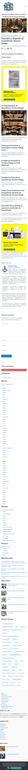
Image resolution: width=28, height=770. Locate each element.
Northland (5, 472)
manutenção (4, 141)
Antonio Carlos (12, 266)
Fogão (4, 518)
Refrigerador (5, 538)
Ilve (3, 452)
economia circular (14, 648)
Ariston (4, 392)
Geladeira (5, 525)
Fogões (1, 729)
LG (3, 459)
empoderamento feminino (8, 658)
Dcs (3, 423)
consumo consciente (7, 642)
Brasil (16, 626)
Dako (4, 421)
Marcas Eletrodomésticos (7, 384)
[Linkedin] (11, 48)
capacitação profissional (17, 630)
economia (4, 648)
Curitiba (16, 642)
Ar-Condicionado (4, 727)
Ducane (4, 425)
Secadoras (2, 737)
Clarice (4, 412)
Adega (4, 511)
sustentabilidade (16, 679)
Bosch (4, 405)
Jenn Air (5, 454)
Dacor (4, 419)
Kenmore (5, 457)
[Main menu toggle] (25, 6)
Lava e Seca (3, 739)
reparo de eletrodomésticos (8, 673)
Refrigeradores (3, 724)
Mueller (4, 470)
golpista (4, 664)
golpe (21, 661)
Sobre (3, 262)
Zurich (18, 685)
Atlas (4, 397)
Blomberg (5, 403)
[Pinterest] (8, 48)
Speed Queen (6, 481)
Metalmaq (5, 468)
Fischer (4, 437)
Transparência (4, 701)
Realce (4, 474)
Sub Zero (5, 483)
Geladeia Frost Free (7, 527)
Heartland (5, 450)
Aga (4, 385)
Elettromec (5, 430)
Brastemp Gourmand (7, 448)
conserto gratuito (6, 639)
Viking (4, 497)
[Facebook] (2, 48)
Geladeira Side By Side (8, 529)
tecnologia (13, 682)
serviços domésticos (19, 676)
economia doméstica (7, 651)
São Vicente (5, 682)
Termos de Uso (4, 700)
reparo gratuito (20, 673)
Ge (3, 445)
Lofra (4, 463)
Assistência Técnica (5, 546)
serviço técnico (6, 679)
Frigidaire (5, 441)
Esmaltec (5, 432)
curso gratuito (6, 645)
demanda (20, 645)
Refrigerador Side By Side (8, 540)
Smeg (4, 479)
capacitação (5, 630)
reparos (4, 676)
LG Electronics (14, 667)
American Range (6, 390)
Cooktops (2, 732)
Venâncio (5, 492)
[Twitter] (5, 48)
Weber (4, 499)
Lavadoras (2, 736)
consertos (14, 639)
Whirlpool (5, 501)
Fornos (1, 731)
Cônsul (13, 645)
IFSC (9, 664)
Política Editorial (5, 698)
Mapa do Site (4, 704)
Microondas (5, 536)
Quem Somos (4, 695)
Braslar (4, 408)
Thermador (5, 488)
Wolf (4, 503)
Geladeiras (2, 726)
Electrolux (5, 428)
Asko (4, 394)
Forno (4, 520)
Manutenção (5, 553)
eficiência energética (19, 651)
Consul (4, 414)
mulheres (13, 670)
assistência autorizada (7, 623)
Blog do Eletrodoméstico (7, 706)
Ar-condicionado (6, 513)
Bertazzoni (5, 399)
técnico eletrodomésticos (8, 685)
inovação (15, 664)
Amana (4, 388)
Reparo (4, 555)
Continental (5, 417)
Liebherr (4, 461)
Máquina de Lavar (7, 531)
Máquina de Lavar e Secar (9, 533)
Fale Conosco (4, 708)
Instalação (5, 548)
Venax (4, 494)
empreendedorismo (7, 661)
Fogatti (4, 439)
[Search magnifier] (25, 370)
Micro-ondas (3, 734)
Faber (4, 434)
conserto (4, 633)
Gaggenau (5, 443)
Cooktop (5, 516)
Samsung (5, 477)
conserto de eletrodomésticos (10, 636)
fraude (16, 661)
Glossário (3, 703)
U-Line (4, 490)
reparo (20, 670)
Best (4, 401)
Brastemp (5, 410)
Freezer (4, 522)
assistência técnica (7, 626)
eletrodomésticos (15, 655)
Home (2, 693)
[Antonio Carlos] (5, 269)
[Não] (26, 765)
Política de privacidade (6, 696)
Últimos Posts (8, 262)
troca (19, 682)
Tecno (4, 485)
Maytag (4, 465)
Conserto (5, 550)
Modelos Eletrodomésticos (7, 509)
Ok (8, 768)
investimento (5, 667)
